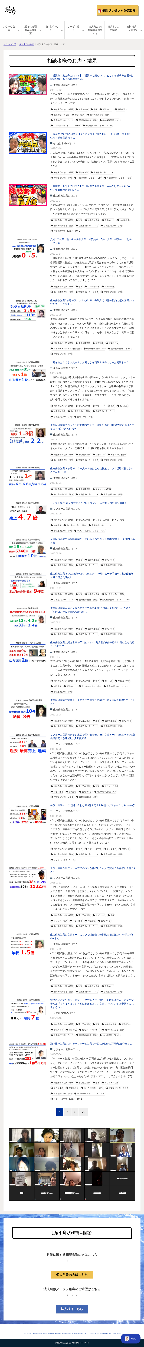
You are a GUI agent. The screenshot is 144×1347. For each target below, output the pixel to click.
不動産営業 (83, 172)
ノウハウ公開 (9, 28)
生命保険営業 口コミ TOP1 (99, 125)
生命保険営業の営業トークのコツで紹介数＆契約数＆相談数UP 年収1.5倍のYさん (91, 936)
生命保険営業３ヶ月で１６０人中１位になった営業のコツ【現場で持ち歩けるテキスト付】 (92, 470)
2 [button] (67, 1112)
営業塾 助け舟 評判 (88, 120)
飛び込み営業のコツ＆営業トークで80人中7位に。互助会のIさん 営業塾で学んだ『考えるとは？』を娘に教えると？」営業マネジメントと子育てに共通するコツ (92, 1003)
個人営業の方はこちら (72, 1274)
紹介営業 (99, 343)
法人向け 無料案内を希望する (95, 30)
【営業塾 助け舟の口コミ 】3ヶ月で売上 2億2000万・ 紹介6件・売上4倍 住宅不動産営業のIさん (91, 136)
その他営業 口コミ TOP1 (119, 178)
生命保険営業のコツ (111, 120)
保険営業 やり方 (61, 115)
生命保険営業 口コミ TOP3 (67, 125)
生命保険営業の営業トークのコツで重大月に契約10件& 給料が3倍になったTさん (92, 702)
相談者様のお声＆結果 (63, 109)
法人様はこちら (72, 1309)
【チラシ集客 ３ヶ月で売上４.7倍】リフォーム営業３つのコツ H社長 (88, 502)
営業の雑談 (109, 286)
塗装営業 (57, 525)
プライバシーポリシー (92, 1333)
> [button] (75, 1112)
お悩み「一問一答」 (90, 1030)
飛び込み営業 (84, 406)
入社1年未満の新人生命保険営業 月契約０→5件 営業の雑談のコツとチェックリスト (92, 241)
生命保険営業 (93, 220)
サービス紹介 (73, 28)
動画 (95, 109)
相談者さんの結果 (113, 28)
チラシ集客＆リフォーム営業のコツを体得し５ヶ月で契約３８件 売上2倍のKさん (92, 870)
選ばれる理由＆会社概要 (30, 30)
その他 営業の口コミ (64, 143)
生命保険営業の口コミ (65, 85)
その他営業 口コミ (111, 1035)
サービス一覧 (27, 1333)
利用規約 (58, 1333)
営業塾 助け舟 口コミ (64, 120)
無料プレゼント (52, 28)
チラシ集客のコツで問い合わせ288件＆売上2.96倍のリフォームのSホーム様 (92, 805)
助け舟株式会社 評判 (99, 115)
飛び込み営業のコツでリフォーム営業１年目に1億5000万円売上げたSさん (91, 1043)
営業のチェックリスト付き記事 (67, 348)
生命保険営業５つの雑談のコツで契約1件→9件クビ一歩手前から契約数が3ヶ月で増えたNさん (91, 575)
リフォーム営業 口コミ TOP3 (91, 531)
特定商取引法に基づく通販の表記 (72, 1333)
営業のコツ (108, 109)
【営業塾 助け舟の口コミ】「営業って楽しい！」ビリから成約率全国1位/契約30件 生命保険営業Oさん (91, 77)
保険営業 (122, 109)
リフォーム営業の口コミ (66, 508)
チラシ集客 (119, 520)
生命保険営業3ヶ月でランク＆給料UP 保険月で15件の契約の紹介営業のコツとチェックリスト (92, 302)
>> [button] (83, 1112)
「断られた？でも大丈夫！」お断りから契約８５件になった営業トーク (89, 362)
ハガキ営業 (125, 220)
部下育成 (73, 1030)
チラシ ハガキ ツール (64, 860)
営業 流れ (79, 115)
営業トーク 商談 (85, 417)
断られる (124, 406)
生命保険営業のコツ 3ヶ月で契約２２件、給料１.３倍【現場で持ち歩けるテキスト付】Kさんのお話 (92, 427)
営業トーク (83, 109)
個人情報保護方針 (105, 1333)
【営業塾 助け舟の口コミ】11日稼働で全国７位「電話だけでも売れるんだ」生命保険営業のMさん (90, 188)
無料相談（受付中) (131, 28)
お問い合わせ (117, 1333)
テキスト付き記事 (118, 455)
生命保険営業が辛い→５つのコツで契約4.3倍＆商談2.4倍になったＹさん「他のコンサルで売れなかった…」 (90, 610)
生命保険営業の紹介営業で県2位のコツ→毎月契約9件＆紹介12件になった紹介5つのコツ (92, 644)
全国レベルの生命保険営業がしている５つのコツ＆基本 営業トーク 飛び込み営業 (92, 541)
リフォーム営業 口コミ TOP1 (68, 1099)
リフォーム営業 (102, 520)
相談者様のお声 (26, 44)
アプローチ (100, 915)
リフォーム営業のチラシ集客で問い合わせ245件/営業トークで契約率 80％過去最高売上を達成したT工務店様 (92, 736)
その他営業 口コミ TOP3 (89, 178)
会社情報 (51, 1333)
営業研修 (73, 792)
